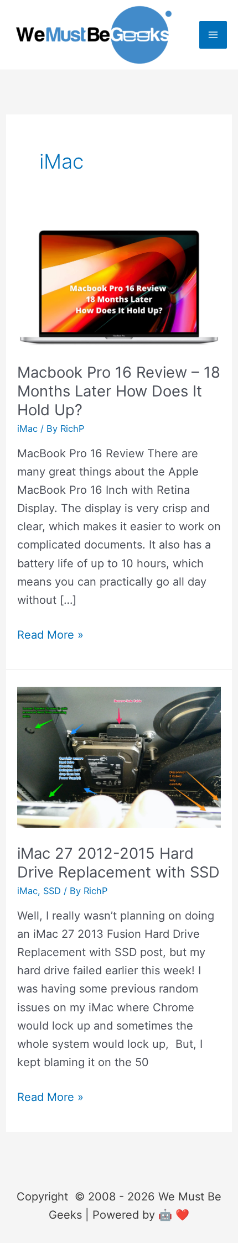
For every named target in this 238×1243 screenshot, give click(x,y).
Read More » (50, 636)
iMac (27, 428)
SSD (52, 890)
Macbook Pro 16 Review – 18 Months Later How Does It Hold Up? (118, 391)
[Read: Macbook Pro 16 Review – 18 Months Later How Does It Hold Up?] (119, 286)
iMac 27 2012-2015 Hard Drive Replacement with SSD (118, 862)
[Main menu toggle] (213, 35)
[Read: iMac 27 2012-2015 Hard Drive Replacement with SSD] (119, 756)
